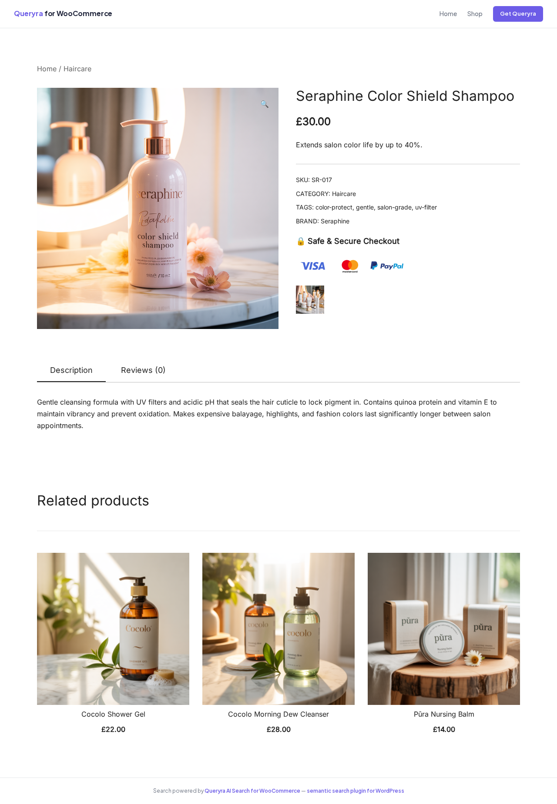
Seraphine (335, 221)
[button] (264, 104)
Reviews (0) (143, 370)
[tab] (71, 370)
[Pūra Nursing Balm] (444, 629)
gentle (365, 207)
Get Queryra (518, 13)
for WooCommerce (63, 13)
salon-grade (394, 207)
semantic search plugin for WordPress (355, 790)
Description (71, 370)
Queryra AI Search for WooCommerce (252, 790)
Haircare (77, 68)
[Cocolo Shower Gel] (113, 629)
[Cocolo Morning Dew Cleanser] (278, 629)
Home (448, 13)
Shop (475, 13)
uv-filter (426, 207)
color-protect (333, 207)
